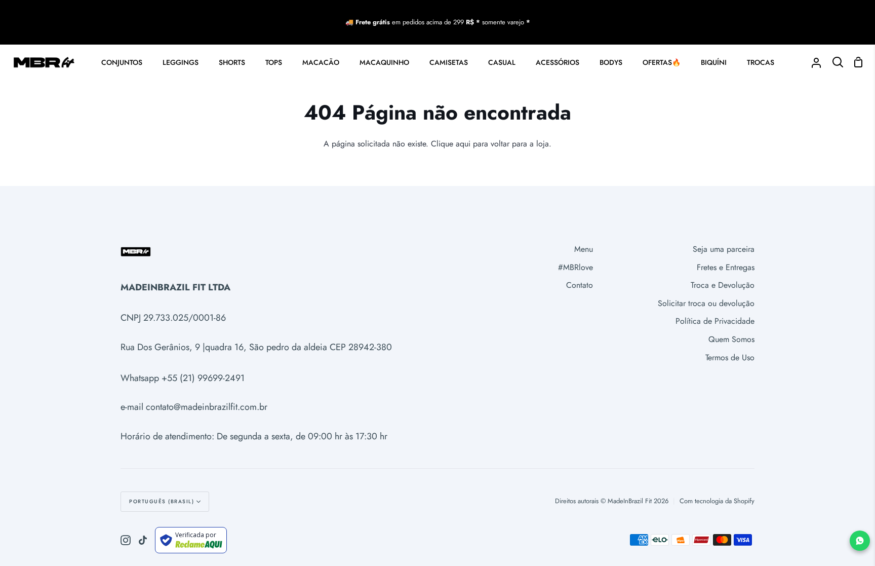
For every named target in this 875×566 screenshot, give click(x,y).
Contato (579, 285)
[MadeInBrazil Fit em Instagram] (126, 540)
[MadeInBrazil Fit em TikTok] (143, 540)
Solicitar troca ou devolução (706, 303)
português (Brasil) (161, 501)
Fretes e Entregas (725, 267)
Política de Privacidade (714, 321)
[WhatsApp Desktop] (860, 541)
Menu (583, 249)
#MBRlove (575, 267)
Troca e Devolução (722, 285)
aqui (463, 143)
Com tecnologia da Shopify (717, 501)
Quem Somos (731, 339)
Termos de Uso (729, 357)
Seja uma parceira (723, 249)
